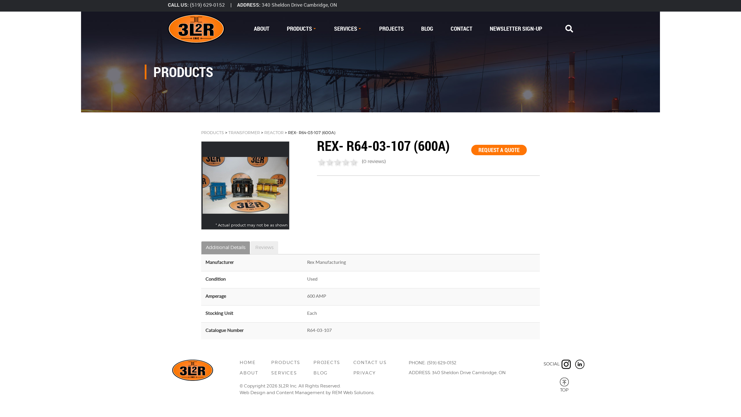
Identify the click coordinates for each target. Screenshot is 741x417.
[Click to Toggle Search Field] (569, 29)
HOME (248, 362)
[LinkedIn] (579, 364)
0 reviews (373, 161)
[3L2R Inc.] (196, 28)
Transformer (244, 132)
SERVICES (345, 28)
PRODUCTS (299, 28)
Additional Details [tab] (225, 247)
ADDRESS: (249, 4)
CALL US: (178, 4)
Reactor (274, 132)
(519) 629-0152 (207, 4)
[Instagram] (566, 364)
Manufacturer (220, 262)
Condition (216, 278)
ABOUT (261, 28)
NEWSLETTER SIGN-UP (516, 28)
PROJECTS (391, 28)
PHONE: (417, 362)
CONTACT (461, 28)
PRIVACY (364, 373)
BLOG (427, 28)
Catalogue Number (225, 330)
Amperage (216, 296)
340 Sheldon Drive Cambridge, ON (299, 4)
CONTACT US (370, 362)
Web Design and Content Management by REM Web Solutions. (307, 392)
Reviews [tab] (264, 247)
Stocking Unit (219, 313)
